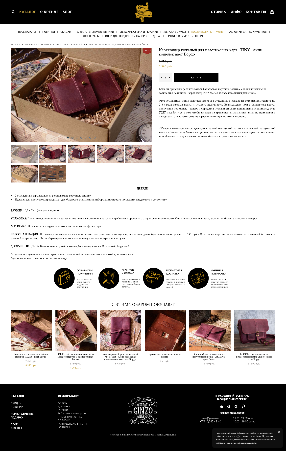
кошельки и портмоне (38, 44)
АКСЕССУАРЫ (91, 36)
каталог (16, 44)
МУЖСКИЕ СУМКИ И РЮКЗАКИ (138, 32)
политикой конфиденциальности (240, 443)
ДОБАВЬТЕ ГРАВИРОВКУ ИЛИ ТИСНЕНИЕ (178, 36)
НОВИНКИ (48, 32)
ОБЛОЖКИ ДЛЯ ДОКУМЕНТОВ (248, 32)
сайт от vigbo (143, 443)
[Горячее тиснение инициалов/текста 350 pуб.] (165, 330)
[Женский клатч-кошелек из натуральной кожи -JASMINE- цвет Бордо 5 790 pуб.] (210, 330)
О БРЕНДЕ (49, 12)
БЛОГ (67, 12)
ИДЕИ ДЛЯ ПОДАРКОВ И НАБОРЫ (126, 36)
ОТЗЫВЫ (219, 12)
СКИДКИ (65, 32)
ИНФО (236, 12)
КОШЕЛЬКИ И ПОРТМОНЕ (207, 32)
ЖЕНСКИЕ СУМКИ (175, 32)
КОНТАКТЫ (256, 12)
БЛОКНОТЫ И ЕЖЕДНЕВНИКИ (95, 32)
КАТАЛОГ (27, 12)
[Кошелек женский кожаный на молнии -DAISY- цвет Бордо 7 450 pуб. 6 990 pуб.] (31, 330)
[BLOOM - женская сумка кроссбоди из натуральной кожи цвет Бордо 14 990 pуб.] (254, 330)
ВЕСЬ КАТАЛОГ (27, 32)
